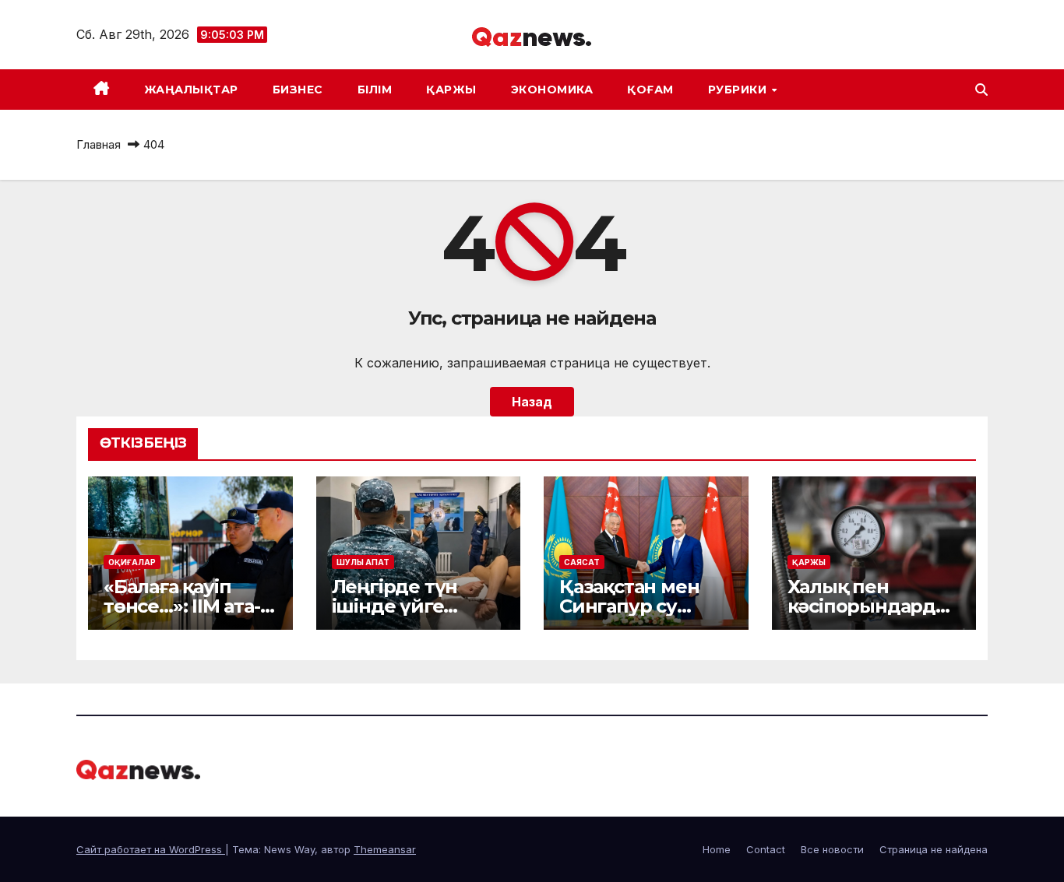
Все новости (832, 849)
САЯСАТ (582, 562)
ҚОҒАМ (650, 90)
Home (717, 849)
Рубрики (739, 90)
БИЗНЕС (298, 90)
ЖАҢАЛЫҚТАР (191, 90)
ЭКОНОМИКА (552, 90)
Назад (532, 401)
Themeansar (385, 849)
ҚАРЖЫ (451, 90)
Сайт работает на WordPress (150, 849)
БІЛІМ (375, 90)
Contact (765, 849)
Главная (98, 144)
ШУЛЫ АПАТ (362, 562)
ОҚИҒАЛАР (132, 562)
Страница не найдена (933, 849)
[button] (981, 89)
